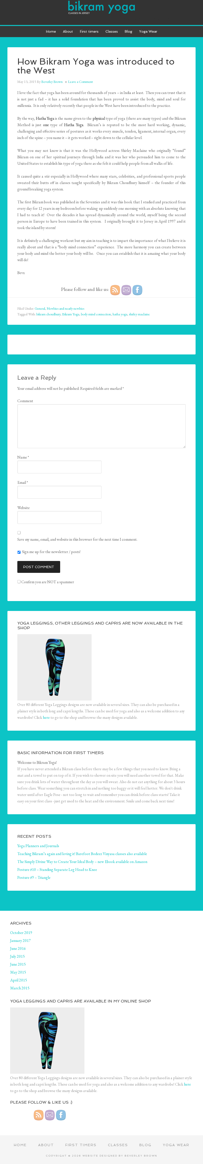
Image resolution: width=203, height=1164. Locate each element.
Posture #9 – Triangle (34, 877)
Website (23, 507)
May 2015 (18, 972)
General (40, 308)
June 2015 (18, 964)
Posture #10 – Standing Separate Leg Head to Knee (57, 869)
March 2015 (19, 988)
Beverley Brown (141, 1155)
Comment (25, 400)
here (46, 717)
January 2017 (20, 940)
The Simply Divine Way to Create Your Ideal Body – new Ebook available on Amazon (82, 861)
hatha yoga (120, 314)
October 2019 (21, 932)
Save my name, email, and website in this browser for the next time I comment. (77, 539)
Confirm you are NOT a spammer (47, 581)
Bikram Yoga (70, 314)
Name (23, 457)
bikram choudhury (48, 314)
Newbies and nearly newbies (65, 308)
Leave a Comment (80, 81)
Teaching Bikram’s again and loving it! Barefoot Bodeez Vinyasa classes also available (82, 853)
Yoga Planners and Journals (38, 845)
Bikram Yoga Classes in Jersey (101, 7)
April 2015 (18, 980)
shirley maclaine (139, 314)
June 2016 (18, 948)
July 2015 (17, 956)
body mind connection (96, 314)
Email (22, 482)
